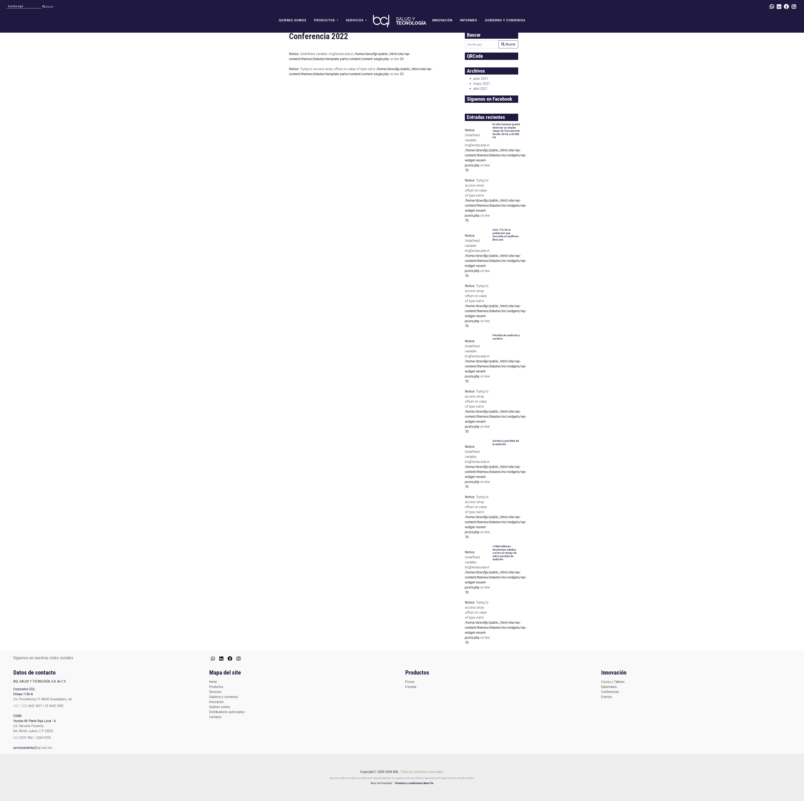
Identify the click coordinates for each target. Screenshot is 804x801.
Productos (216, 687)
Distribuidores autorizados (227, 712)
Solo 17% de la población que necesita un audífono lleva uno (505, 234)
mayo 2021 (481, 84)
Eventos (606, 697)
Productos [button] (324, 20)
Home (213, 682)
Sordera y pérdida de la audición (505, 442)
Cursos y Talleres (613, 682)
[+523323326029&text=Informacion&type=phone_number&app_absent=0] (772, 7)
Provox (409, 682)
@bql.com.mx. (33, 748)
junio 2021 (480, 79)
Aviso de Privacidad (381, 783)
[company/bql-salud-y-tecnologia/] (779, 7)
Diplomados (609, 687)
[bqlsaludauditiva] (794, 7)
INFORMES (468, 20)
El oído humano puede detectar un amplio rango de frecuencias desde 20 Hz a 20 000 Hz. (506, 131)
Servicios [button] (354, 20)
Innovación (442, 20)
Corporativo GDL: (24, 689)
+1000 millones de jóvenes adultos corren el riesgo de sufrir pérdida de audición (504, 553)
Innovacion (216, 702)
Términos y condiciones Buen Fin (414, 783)
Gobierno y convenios (505, 20)
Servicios (215, 692)
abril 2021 (480, 89)
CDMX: (17, 716)
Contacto (215, 717)
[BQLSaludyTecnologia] (786, 7)
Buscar (49, 6)
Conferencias (610, 692)
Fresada (410, 687)
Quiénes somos (292, 20)
